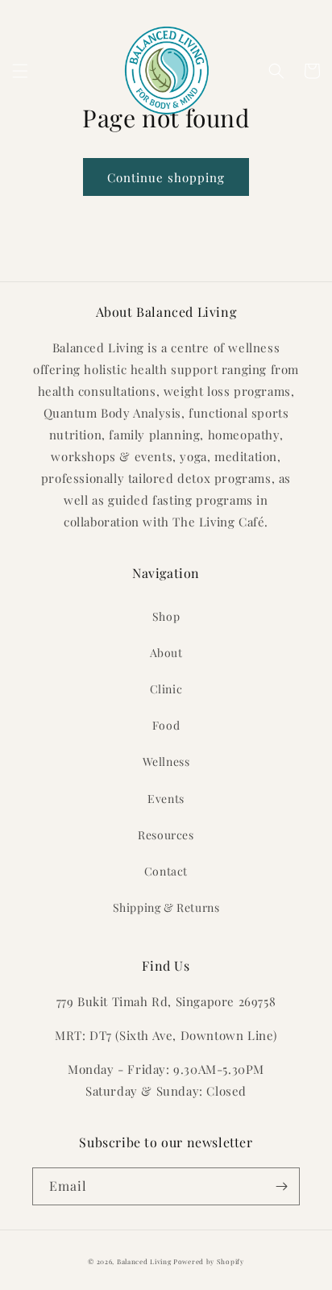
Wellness (166, 761)
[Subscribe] (281, 1186)
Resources (165, 835)
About (166, 652)
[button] (20, 71)
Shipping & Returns (166, 907)
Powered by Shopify (208, 1261)
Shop (166, 616)
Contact (166, 871)
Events (166, 798)
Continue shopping (166, 177)
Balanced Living (144, 1261)
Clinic (166, 689)
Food (166, 725)
